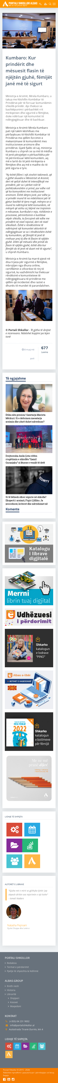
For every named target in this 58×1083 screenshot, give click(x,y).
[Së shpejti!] (32, 829)
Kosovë (14, 1002)
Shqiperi (14, 998)
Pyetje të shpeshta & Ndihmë (22, 971)
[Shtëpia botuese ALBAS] (32, 861)
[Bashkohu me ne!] (14, 861)
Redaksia (11, 962)
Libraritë (11, 994)
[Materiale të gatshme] (14, 829)
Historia (10, 990)
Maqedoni (15, 1006)
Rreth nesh (12, 986)
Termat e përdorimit (17, 967)
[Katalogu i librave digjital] (14, 845)
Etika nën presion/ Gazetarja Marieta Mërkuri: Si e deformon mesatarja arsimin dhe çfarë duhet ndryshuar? (25, 418)
